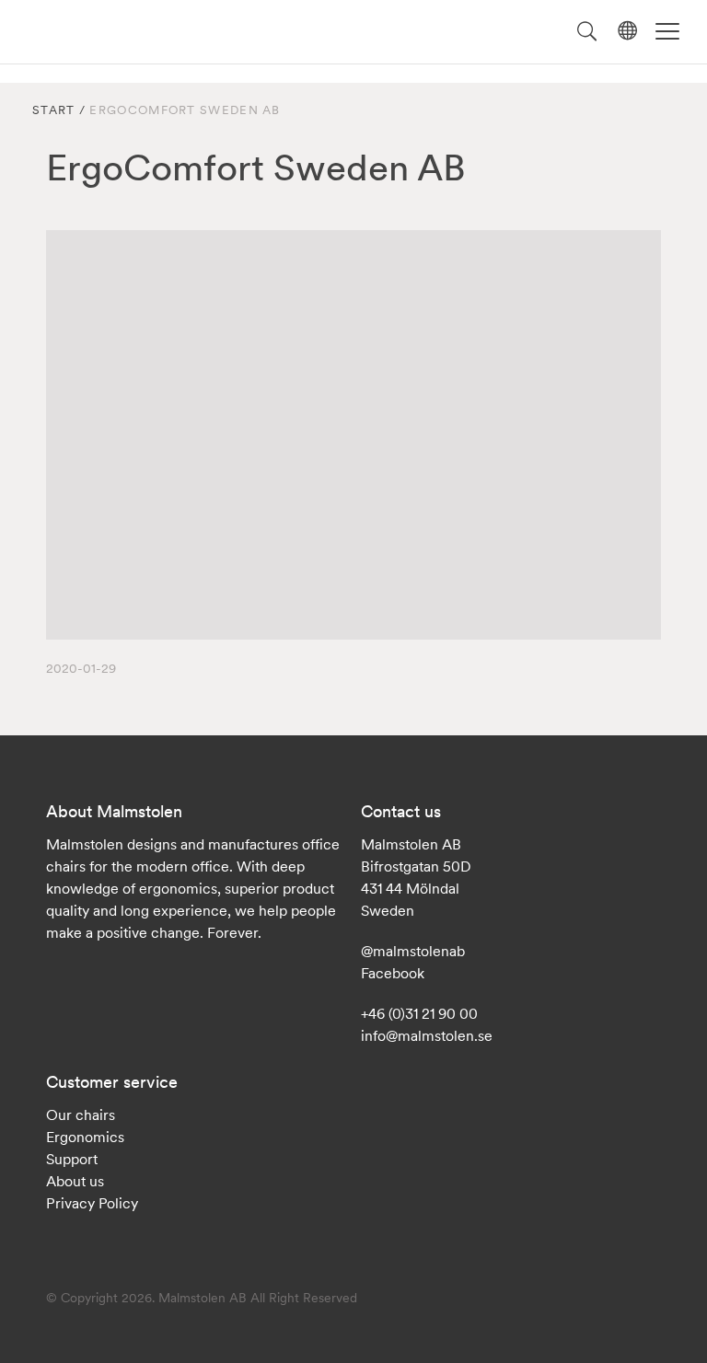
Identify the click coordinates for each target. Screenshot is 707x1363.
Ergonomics (85, 1136)
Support (72, 1158)
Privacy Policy (92, 1203)
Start (53, 110)
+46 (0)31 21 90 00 (419, 1013)
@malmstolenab (413, 950)
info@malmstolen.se (427, 1035)
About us (75, 1181)
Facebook (392, 973)
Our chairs (80, 1114)
